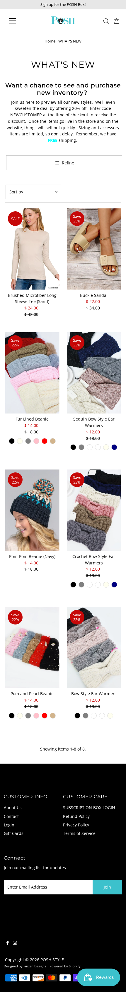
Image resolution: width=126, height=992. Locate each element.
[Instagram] (14, 943)
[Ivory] (20, 441)
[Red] (44, 441)
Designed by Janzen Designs (25, 966)
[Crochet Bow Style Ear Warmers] (94, 510)
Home (50, 41)
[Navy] (114, 447)
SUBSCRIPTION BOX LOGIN (89, 807)
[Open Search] (106, 21)
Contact (11, 816)
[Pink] (36, 441)
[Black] (12, 441)
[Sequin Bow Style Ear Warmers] (94, 373)
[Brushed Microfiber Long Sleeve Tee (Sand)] (32, 249)
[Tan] (53, 441)
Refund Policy (76, 816)
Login (9, 825)
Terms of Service (79, 833)
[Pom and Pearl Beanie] (32, 647)
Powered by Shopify (65, 966)
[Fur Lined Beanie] (32, 373)
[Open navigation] (18, 20)
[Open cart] (117, 21)
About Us (13, 807)
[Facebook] (7, 943)
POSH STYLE (52, 959)
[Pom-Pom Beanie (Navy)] (32, 510)
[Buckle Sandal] (94, 249)
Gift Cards (13, 833)
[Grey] (28, 441)
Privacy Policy (76, 825)
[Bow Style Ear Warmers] (94, 647)
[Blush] (98, 447)
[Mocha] (90, 447)
